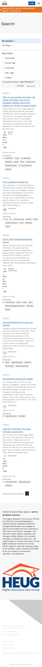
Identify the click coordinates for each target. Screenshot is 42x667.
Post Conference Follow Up (15, 182)
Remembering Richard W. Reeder (18, 379)
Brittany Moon (10, 133)
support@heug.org (10, 631)
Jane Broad (12, 208)
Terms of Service (9, 648)
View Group (7, 155)
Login (32, 3)
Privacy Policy (8, 645)
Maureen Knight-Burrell (12, 269)
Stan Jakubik (12, 455)
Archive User (12, 351)
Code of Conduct (9, 642)
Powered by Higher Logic (21, 664)
